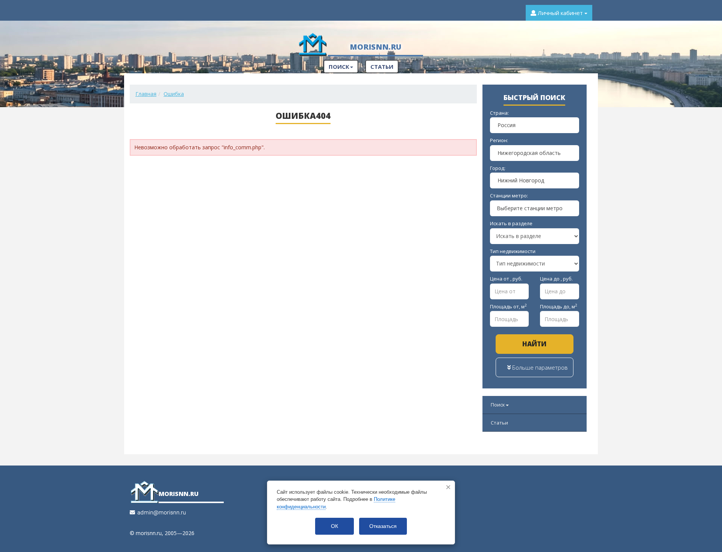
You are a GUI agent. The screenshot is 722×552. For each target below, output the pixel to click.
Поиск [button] (339, 66)
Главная (145, 93)
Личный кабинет (560, 13)
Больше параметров (539, 367)
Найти (534, 344)
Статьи (381, 66)
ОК (334, 526)
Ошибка (174, 93)
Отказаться (383, 526)
